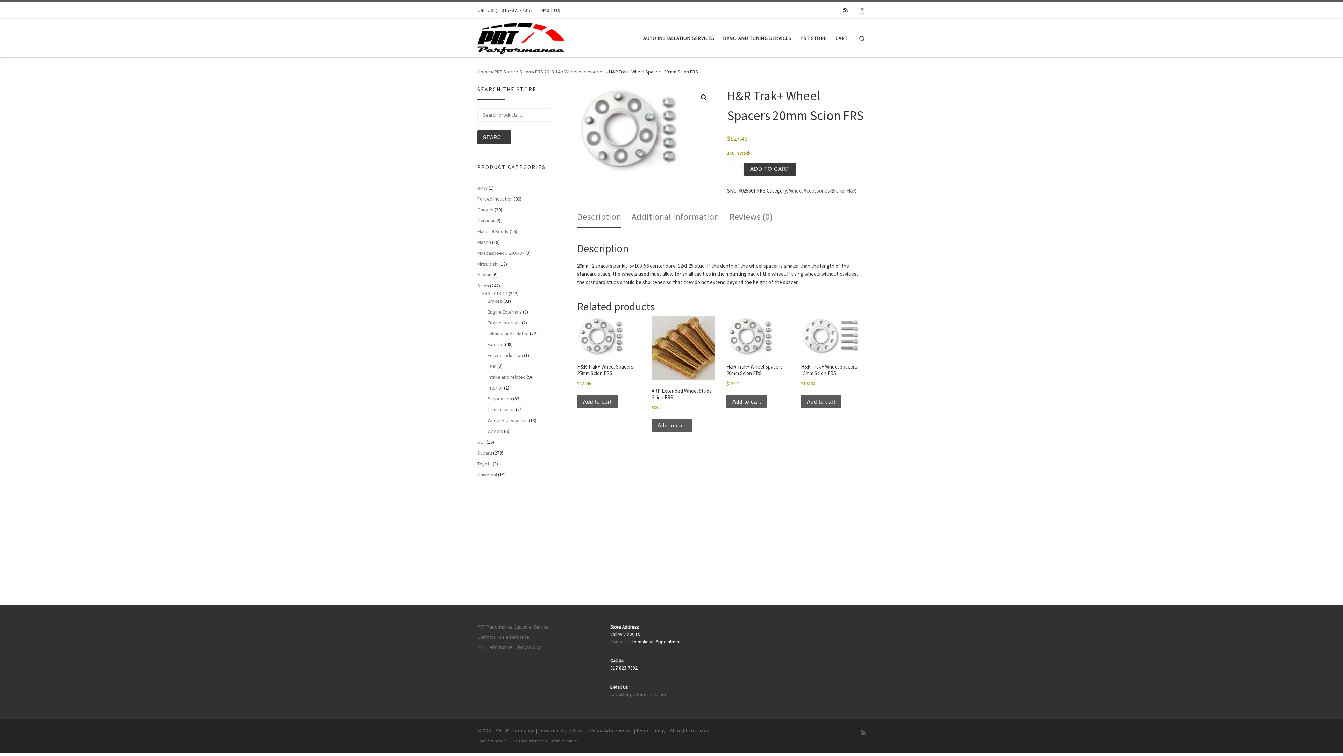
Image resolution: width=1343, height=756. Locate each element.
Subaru (484, 453)
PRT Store (504, 72)
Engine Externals (505, 312)
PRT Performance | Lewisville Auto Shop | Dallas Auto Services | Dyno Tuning (580, 731)
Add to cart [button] (597, 402)
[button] (704, 97)
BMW (482, 188)
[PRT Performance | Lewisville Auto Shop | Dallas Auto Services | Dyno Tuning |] (521, 37)
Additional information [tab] (675, 216)
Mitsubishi (487, 264)
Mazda (484, 242)
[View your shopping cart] (862, 10)
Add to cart (770, 169)
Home (483, 72)
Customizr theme (562, 740)
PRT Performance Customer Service (513, 627)
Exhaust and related (508, 333)
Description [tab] (599, 216)
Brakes (495, 301)
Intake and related (507, 377)
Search (494, 137)
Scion (525, 72)
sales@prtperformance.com (638, 695)
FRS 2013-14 (547, 72)
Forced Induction (495, 199)
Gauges (485, 209)
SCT (481, 442)
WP (503, 740)
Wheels (495, 431)
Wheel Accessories (584, 72)
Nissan (484, 275)
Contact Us (620, 642)
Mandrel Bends (493, 231)
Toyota (484, 464)
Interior (495, 388)
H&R (851, 190)
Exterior (496, 344)
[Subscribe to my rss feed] (845, 10)
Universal (487, 474)
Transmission (501, 409)
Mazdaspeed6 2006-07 (500, 253)
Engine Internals (504, 323)
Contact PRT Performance (503, 637)
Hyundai (485, 220)
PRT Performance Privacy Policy (509, 647)
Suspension (500, 399)
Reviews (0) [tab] (751, 216)
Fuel (492, 366)
